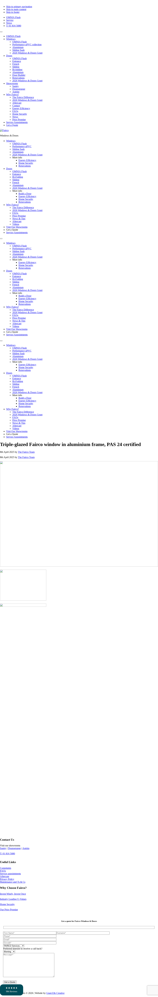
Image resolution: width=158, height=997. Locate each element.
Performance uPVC (21, 248)
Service (9, 20)
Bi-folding (17, 69)
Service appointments (10, 873)
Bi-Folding (17, 279)
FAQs (15, 111)
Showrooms (12, 83)
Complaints (5, 868)
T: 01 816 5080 (13, 25)
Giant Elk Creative (55, 993)
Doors (9, 55)
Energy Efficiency (21, 108)
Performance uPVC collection (27, 44)
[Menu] (1, 31)
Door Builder (18, 75)
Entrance (16, 61)
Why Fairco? (12, 94)
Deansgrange (18, 89)
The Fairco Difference (23, 97)
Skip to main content (16, 9)
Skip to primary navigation (19, 6)
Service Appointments (17, 122)
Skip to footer (12, 12)
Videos (15, 326)
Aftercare (16, 103)
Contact (16, 105)
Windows (10, 39)
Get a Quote (12, 125)
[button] (11, 989)
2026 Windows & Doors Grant (27, 53)
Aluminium (17, 47)
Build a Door (25, 295)
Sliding (15, 66)
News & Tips (18, 320)
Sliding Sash (18, 50)
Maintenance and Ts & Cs (12, 882)
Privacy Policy (7, 879)
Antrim (15, 91)
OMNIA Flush (13, 17)
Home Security (19, 114)
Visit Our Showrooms (16, 329)
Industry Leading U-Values (13, 899)
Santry (15, 86)
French (15, 64)
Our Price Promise (9, 909)
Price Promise (19, 119)
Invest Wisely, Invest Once (13, 894)
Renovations (18, 78)
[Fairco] (4, 130)
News (9, 23)
